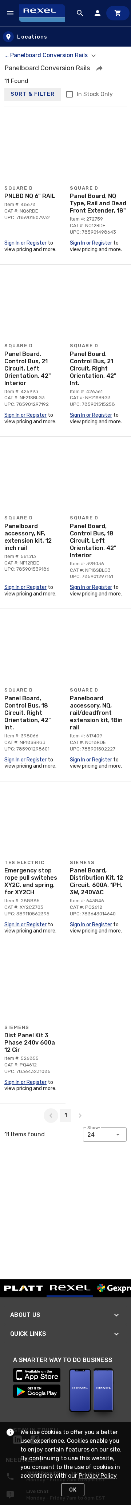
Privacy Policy (98, 1475)
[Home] (45, 12)
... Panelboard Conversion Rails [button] (46, 55)
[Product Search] (80, 13)
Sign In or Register (25, 243)
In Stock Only (95, 94)
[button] (99, 68)
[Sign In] (97, 13)
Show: (93, 1127)
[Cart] (118, 13)
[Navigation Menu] (10, 13)
